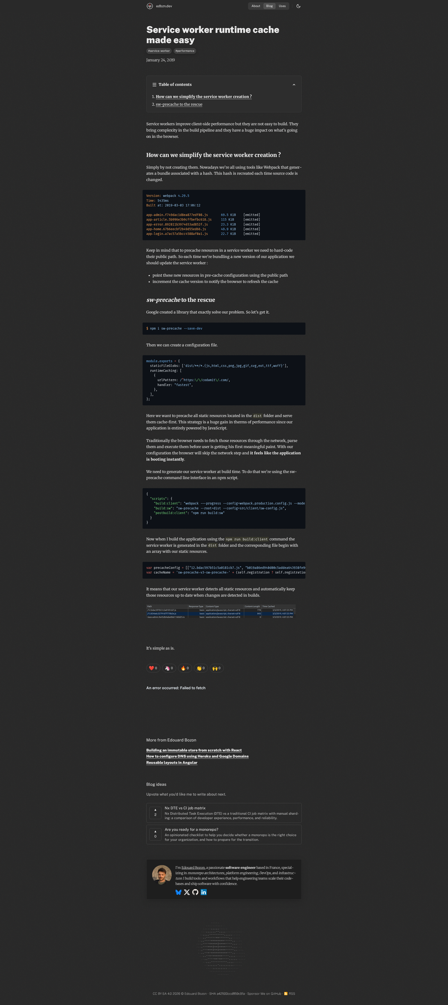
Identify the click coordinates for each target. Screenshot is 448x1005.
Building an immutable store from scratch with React (194, 750)
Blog (269, 6)
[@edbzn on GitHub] (195, 893)
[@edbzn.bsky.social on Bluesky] (178, 893)
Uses (282, 6)
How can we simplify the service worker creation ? (204, 96)
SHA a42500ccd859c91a (227, 993)
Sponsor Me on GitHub (264, 993)
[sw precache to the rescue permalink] (144, 300)
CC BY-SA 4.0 (162, 993)
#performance (184, 50)
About (256, 6)
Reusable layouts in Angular (171, 762)
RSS (292, 993)
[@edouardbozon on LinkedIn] (204, 893)
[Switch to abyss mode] (298, 6)
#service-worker (159, 50)
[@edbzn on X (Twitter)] (187, 893)
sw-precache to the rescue (179, 104)
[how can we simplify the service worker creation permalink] (144, 155)
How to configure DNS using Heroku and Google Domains (197, 756)
